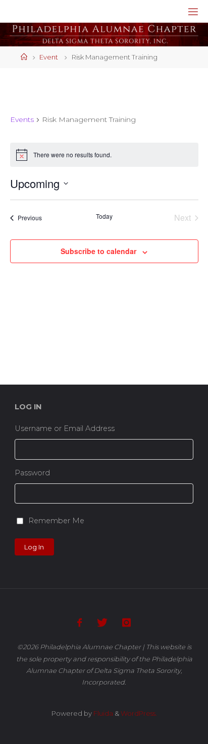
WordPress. (139, 713)
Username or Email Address (65, 428)
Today (104, 216)
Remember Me (56, 520)
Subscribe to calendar (98, 251)
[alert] (104, 155)
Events (22, 119)
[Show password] (190, 493)
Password (32, 472)
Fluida (102, 713)
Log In (34, 547)
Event (48, 57)
